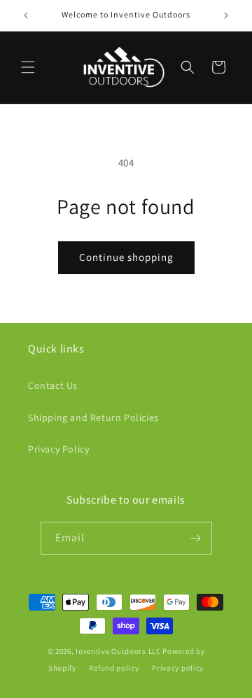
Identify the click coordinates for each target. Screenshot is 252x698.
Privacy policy (178, 668)
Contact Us (53, 385)
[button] (28, 67)
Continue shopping (126, 257)
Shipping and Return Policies (93, 417)
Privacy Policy (58, 449)
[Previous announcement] (25, 15)
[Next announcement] (226, 15)
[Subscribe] (196, 538)
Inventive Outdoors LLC (118, 651)
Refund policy (114, 668)
